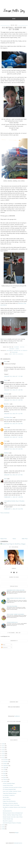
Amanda (6, 393)
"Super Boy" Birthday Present (9, 793)
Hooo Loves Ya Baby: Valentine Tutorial (12, 791)
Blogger (17, 832)
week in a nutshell (18, 354)
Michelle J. (7, 404)
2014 (3, 751)
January (5, 781)
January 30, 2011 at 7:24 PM (13, 437)
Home (14, 538)
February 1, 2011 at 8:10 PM (13, 509)
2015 (3, 749)
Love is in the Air (6, 799)
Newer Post (4, 538)
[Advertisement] (14, 526)
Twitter (22, 347)
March (4, 777)
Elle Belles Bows (8, 417)
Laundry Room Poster (8, 785)
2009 (3, 826)
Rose (5, 361)
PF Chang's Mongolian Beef (9, 789)
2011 (3, 757)
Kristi (5, 441)
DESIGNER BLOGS (18, 843)
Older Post (24, 538)
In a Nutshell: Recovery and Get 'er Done (12, 787)
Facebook (16, 347)
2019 (3, 743)
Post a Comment (5, 512)
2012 (3, 755)
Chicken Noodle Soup (8, 818)
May (4, 773)
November (5, 761)
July (4, 769)
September (5, 765)
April (4, 775)
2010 (3, 824)
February (5, 779)
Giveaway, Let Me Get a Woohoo (10, 803)
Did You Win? (6, 797)
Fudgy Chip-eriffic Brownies (9, 801)
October (5, 763)
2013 (3, 753)
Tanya (5, 380)
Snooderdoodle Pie (7, 811)
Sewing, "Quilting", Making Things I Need (12, 814)
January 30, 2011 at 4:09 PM (13, 400)
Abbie (5, 427)
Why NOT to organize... (8, 821)
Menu (14, 18)
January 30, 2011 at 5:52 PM (13, 423)
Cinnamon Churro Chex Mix (12, 622)
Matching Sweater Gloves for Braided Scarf (13, 813)
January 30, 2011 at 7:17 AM (13, 376)
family (10, 354)
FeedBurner (17, 716)
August (5, 767)
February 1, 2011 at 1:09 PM (13, 497)
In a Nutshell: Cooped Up (8, 795)
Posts (3, 644)
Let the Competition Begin (9, 783)
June (4, 771)
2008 (3, 828)
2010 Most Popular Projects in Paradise (12, 822)
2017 (3, 745)
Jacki (5, 478)
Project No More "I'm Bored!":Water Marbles (15, 614)
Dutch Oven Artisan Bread (12, 606)
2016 (3, 747)
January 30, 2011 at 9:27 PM (13, 474)
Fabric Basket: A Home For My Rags (11, 805)
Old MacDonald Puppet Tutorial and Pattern (15, 590)
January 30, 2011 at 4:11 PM (13, 413)
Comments (5, 647)
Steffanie (6, 453)
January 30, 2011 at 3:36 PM (13, 390)
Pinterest (11, 348)
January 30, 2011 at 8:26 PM (13, 449)
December (5, 759)
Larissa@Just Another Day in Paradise (14, 501)
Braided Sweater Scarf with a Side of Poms (13, 817)
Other (17, 348)
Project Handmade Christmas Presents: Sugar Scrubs (16, 599)
